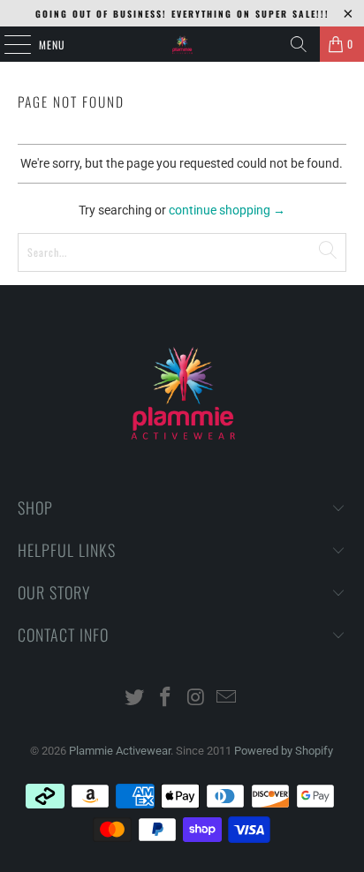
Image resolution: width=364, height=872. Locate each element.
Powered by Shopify (283, 750)
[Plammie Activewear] (182, 44)
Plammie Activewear (120, 750)
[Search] (298, 44)
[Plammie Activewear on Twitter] (135, 698)
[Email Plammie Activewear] (227, 698)
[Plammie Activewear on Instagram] (196, 698)
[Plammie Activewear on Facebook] (166, 698)
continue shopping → (227, 210)
